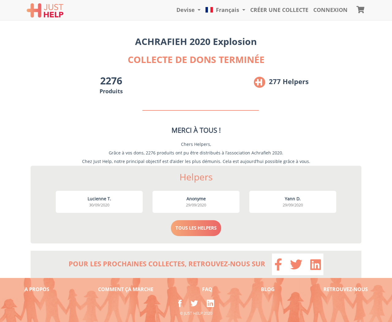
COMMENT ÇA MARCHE (125, 289)
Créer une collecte (279, 9)
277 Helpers (289, 81)
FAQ (207, 289)
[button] (188, 10)
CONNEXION (330, 9)
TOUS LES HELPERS (196, 228)
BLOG (268, 289)
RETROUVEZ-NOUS (345, 289)
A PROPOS (36, 289)
